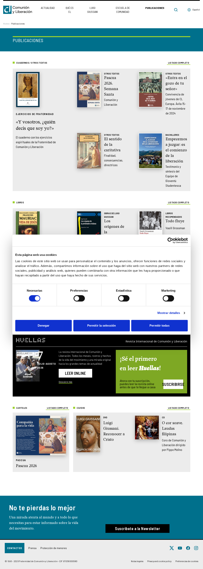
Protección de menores (53, 548)
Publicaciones (154, 7)
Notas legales (137, 561)
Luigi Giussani (92, 9)
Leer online (75, 373)
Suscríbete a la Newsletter (137, 528)
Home (7, 23)
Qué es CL (70, 9)
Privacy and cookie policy (159, 561)
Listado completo (178, 62)
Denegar (44, 325)
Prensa (32, 548)
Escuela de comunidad (123, 9)
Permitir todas (159, 325)
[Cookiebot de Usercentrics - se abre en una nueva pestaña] (170, 240)
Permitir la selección (101, 325)
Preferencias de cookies (186, 561)
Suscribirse (173, 384)
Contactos (14, 548)
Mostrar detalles (168, 313)
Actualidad (48, 7)
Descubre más (65, 381)
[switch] (79, 298)
